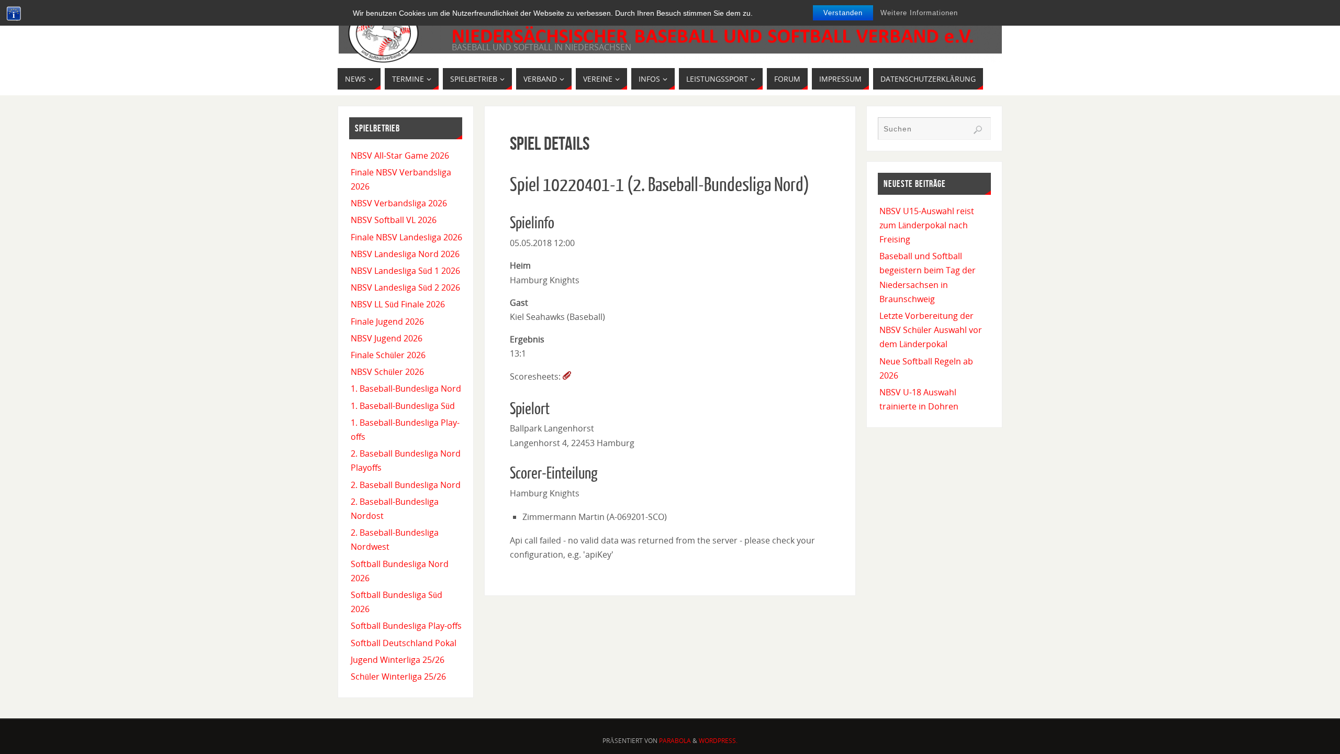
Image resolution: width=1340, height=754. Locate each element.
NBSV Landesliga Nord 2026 (405, 254)
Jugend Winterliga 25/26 (397, 660)
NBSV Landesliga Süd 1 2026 (405, 270)
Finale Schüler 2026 (388, 355)
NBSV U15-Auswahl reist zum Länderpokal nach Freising (926, 225)
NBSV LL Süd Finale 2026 (398, 304)
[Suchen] (978, 130)
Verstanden (843, 13)
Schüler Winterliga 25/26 (398, 676)
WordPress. (718, 740)
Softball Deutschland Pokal (403, 643)
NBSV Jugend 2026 (386, 338)
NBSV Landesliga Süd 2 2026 (405, 287)
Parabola (675, 740)
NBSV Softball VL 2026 (394, 220)
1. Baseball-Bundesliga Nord (406, 388)
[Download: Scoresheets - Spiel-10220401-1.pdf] (567, 376)
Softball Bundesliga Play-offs (406, 625)
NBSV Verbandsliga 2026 (399, 203)
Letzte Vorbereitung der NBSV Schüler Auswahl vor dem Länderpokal (930, 330)
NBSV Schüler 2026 (387, 372)
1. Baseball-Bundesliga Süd (403, 406)
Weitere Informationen (919, 13)
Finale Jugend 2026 (387, 321)
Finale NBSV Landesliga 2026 (406, 237)
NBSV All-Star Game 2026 (400, 155)
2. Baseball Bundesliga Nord (406, 485)
